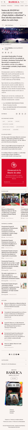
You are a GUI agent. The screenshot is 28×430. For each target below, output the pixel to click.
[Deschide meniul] (2, 2)
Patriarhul (9, 5)
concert (17, 121)
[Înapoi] (23, 191)
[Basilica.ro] (14, 2)
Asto (4, 121)
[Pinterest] (16, 354)
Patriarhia (3, 5)
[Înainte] (25, 191)
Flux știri (22, 1)
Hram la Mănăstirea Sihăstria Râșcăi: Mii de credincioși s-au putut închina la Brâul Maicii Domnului (9, 212)
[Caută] (4, 2)
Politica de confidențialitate (19, 421)
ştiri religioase (6, 129)
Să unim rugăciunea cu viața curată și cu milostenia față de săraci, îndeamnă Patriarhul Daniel (10, 276)
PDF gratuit (14, 378)
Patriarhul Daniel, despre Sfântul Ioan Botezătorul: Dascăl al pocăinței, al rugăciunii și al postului (10, 253)
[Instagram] (14, 354)
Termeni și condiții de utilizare (16, 419)
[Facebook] (9, 354)
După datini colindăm (8, 124)
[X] (11, 354)
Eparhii (22, 5)
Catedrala (16, 5)
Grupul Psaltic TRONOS (8, 126)
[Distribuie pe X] (8, 52)
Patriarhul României (7, 223)
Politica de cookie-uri (7, 421)
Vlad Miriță (15, 129)
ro (26, 1)
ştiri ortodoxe (20, 126)
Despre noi (7, 419)
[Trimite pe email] (3, 52)
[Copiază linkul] (11, 52)
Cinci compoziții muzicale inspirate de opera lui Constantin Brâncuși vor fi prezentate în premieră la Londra (13, 147)
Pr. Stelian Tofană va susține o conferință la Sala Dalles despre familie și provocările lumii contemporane (13, 154)
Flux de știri (5, 191)
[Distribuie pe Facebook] (5, 52)
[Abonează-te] (23, 182)
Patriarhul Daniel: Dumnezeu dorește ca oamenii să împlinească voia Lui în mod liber (9, 243)
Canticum (10, 121)
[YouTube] (18, 354)
